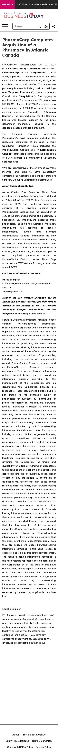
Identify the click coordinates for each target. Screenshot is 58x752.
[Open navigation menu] (5, 26)
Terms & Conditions (42, 740)
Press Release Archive (34, 734)
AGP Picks (7, 4)
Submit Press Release (17, 740)
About (15, 734)
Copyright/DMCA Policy (20, 747)
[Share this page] (54, 26)
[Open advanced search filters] (46, 26)
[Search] (39, 26)
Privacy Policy (43, 747)
